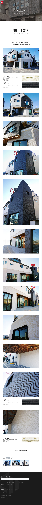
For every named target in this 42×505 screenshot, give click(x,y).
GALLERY (2, 484)
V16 (7, 482)
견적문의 (8, 489)
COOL (17, 482)
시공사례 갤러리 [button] (19, 22)
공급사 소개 (15, 487)
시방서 (14, 486)
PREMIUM (13, 482)
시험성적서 (17, 486)
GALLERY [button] (8, 22)
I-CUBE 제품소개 (9, 487)
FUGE (19, 482)
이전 (4, 458)
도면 (11, 486)
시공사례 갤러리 (9, 484)
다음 (11, 458)
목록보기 (7, 458)
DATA (2, 486)
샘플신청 (12, 489)
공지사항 (15, 489)
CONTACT (3, 489)
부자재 (22, 482)
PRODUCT (3, 482)
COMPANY (3, 487)
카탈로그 (8, 486)
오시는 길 (19, 487)
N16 (10, 482)
